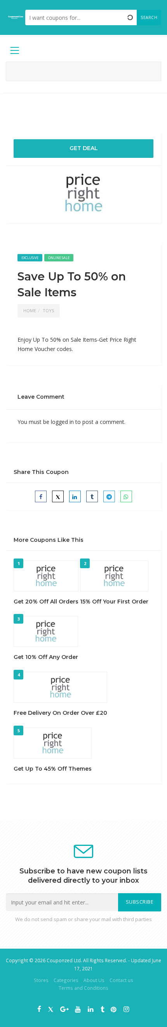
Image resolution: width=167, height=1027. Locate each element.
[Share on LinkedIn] (75, 496)
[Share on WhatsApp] (126, 496)
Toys (48, 310)
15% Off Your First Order (114, 601)
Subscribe (140, 902)
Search (149, 17)
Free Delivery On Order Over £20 (60, 712)
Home (29, 310)
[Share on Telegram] (109, 496)
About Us (94, 980)
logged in (62, 421)
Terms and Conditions (83, 988)
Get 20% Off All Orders (46, 601)
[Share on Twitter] (58, 496)
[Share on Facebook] (41, 496)
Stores (41, 980)
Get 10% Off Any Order (46, 657)
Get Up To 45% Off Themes (53, 768)
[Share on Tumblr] (92, 496)
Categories (66, 980)
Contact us (121, 980)
